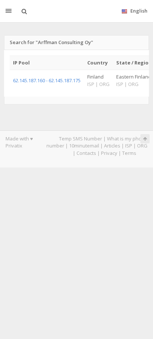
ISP (128, 145)
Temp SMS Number (80, 138)
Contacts (86, 153)
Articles (112, 145)
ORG (142, 145)
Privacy (109, 153)
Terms (129, 153)
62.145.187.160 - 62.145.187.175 (47, 80)
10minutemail (84, 145)
